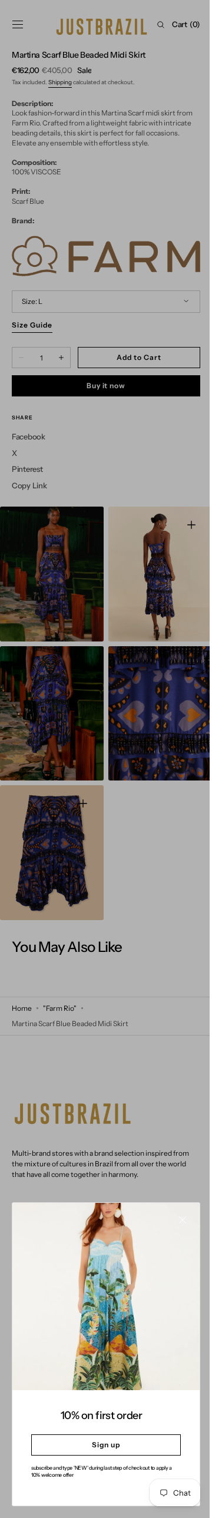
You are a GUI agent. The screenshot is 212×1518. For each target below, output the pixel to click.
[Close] (174, 1229)
